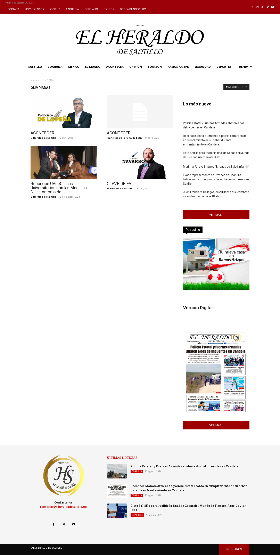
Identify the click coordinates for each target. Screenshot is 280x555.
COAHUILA (137, 471)
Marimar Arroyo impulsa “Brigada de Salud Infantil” (216, 166)
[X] (262, 7)
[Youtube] (272, 7)
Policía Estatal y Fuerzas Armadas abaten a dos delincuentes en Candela (213, 125)
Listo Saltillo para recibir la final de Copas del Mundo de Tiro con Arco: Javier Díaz (216, 155)
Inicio (34, 80)
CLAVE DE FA (119, 183)
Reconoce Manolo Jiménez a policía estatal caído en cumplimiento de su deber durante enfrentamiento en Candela (215, 140)
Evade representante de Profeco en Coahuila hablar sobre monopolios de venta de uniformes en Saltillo (216, 179)
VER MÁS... (216, 214)
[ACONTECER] (64, 111)
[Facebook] (252, 7)
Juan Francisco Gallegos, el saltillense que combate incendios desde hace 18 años (216, 194)
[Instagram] (257, 7)
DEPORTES (137, 515)
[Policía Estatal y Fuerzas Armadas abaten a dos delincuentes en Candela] (117, 471)
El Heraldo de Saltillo (43, 137)
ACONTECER (42, 132)
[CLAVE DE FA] (140, 162)
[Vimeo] (267, 7)
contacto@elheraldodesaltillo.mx (64, 507)
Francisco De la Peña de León (124, 137)
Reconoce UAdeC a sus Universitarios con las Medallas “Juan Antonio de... (59, 187)
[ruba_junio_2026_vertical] (216, 289)
